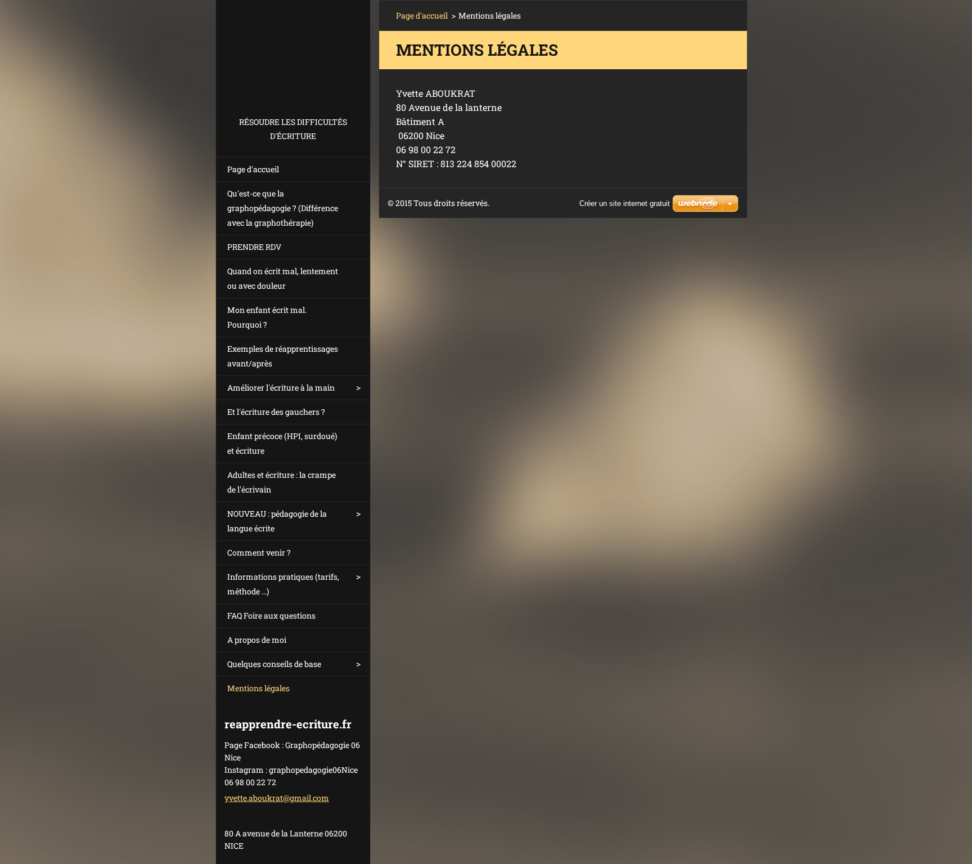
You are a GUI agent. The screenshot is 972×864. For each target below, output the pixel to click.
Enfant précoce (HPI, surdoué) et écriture (282, 443)
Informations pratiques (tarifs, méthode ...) (283, 584)
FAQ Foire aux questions (271, 615)
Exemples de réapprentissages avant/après (282, 356)
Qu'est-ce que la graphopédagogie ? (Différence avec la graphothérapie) (282, 208)
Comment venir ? (259, 552)
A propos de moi (256, 639)
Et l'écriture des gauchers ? (276, 411)
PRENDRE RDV (254, 246)
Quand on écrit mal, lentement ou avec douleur (282, 278)
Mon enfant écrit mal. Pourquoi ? (267, 317)
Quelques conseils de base (274, 664)
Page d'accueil (253, 169)
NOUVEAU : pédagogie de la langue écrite (277, 521)
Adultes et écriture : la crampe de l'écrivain (281, 482)
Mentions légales (258, 688)
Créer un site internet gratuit (624, 203)
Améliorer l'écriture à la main (281, 387)
